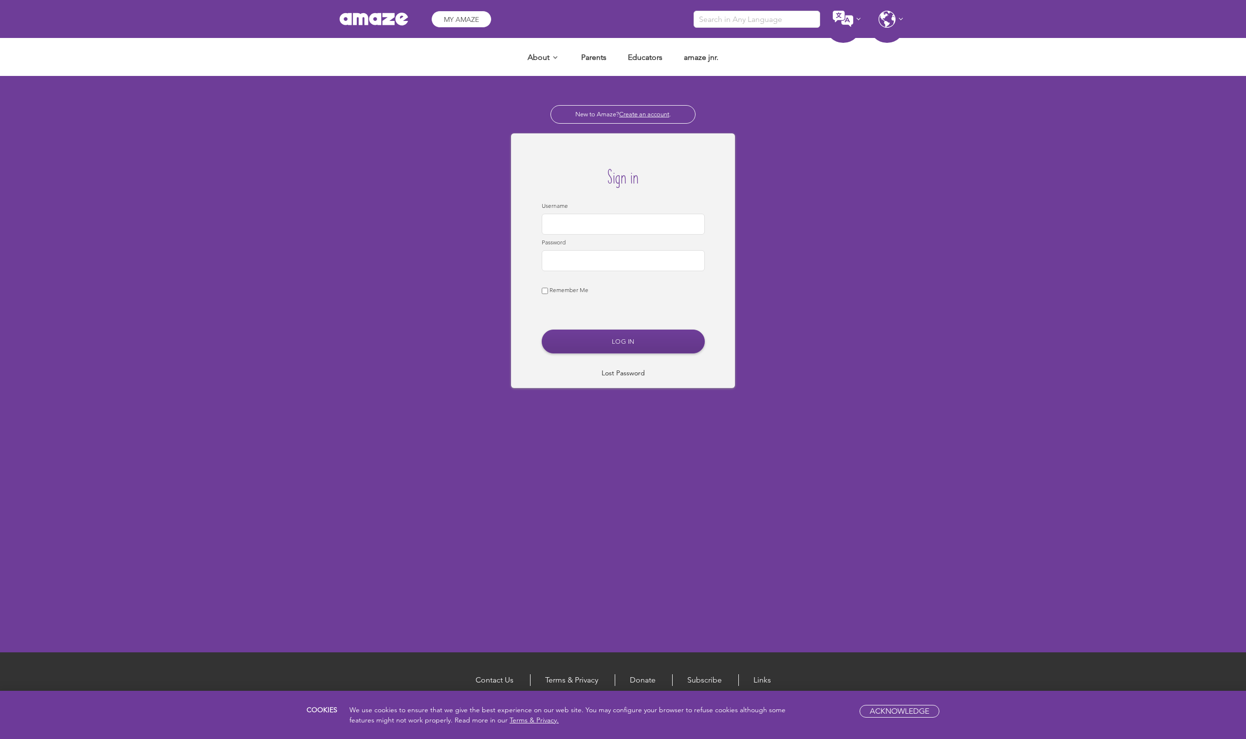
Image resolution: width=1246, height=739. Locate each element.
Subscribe (704, 679)
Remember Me (568, 290)
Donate (643, 679)
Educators (645, 57)
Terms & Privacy (571, 679)
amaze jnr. (701, 57)
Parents (593, 57)
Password (554, 242)
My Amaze (461, 19)
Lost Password (623, 373)
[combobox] (757, 19)
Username (555, 205)
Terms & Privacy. (534, 720)
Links (762, 679)
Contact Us (494, 679)
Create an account (644, 114)
